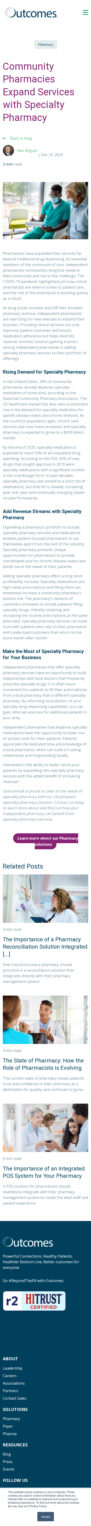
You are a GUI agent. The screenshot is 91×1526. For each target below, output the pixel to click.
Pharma (10, 1433)
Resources (15, 1445)
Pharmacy (45, 44)
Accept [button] (45, 1516)
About (10, 1358)
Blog (7, 1454)
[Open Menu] (85, 12)
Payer (8, 1426)
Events (8, 1469)
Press (8, 1461)
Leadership (12, 1368)
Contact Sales (14, 1398)
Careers (10, 1375)
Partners (10, 1390)
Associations (14, 1383)
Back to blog (21, 138)
